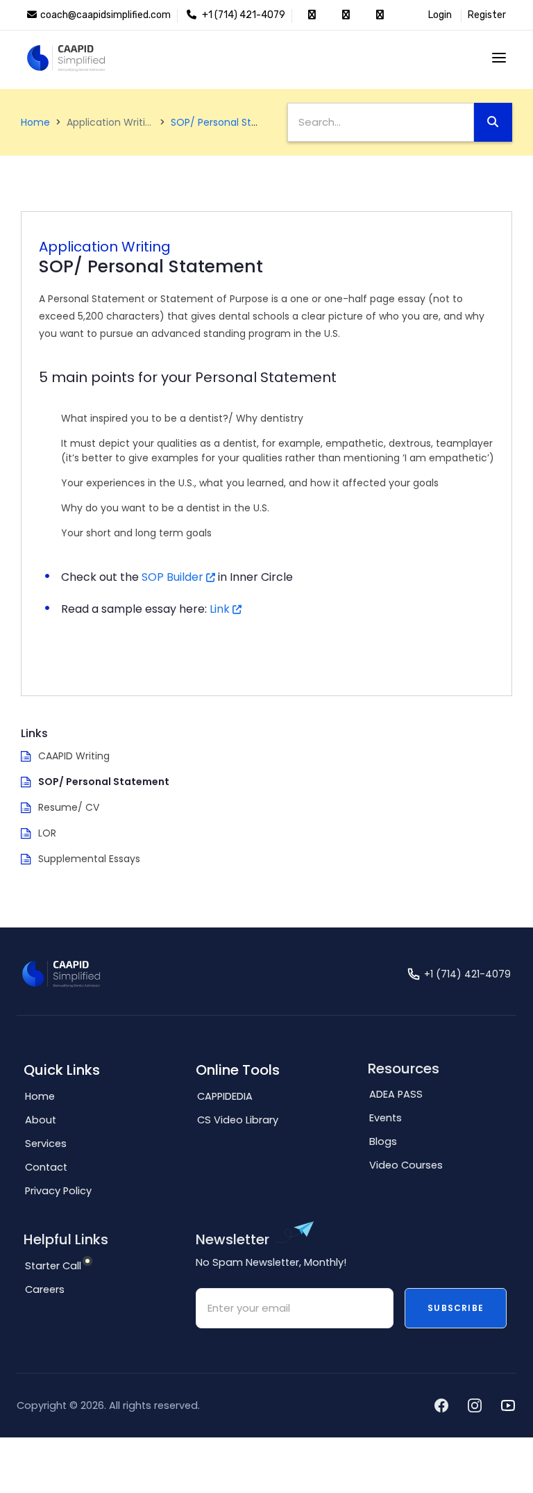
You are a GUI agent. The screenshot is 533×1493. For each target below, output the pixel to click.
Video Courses (406, 1165)
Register (487, 15)
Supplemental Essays (89, 859)
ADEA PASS (396, 1094)
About (40, 1120)
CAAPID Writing (74, 756)
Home (35, 122)
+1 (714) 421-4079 (242, 15)
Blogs (383, 1141)
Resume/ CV (68, 807)
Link (220, 609)
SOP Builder (172, 577)
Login (440, 15)
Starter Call (53, 1266)
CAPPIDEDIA (225, 1096)
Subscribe (456, 1308)
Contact (46, 1167)
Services (46, 1143)
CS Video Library (237, 1120)
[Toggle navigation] (499, 58)
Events (385, 1118)
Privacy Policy (58, 1191)
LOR (47, 833)
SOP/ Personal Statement (233, 122)
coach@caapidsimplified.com (105, 15)
